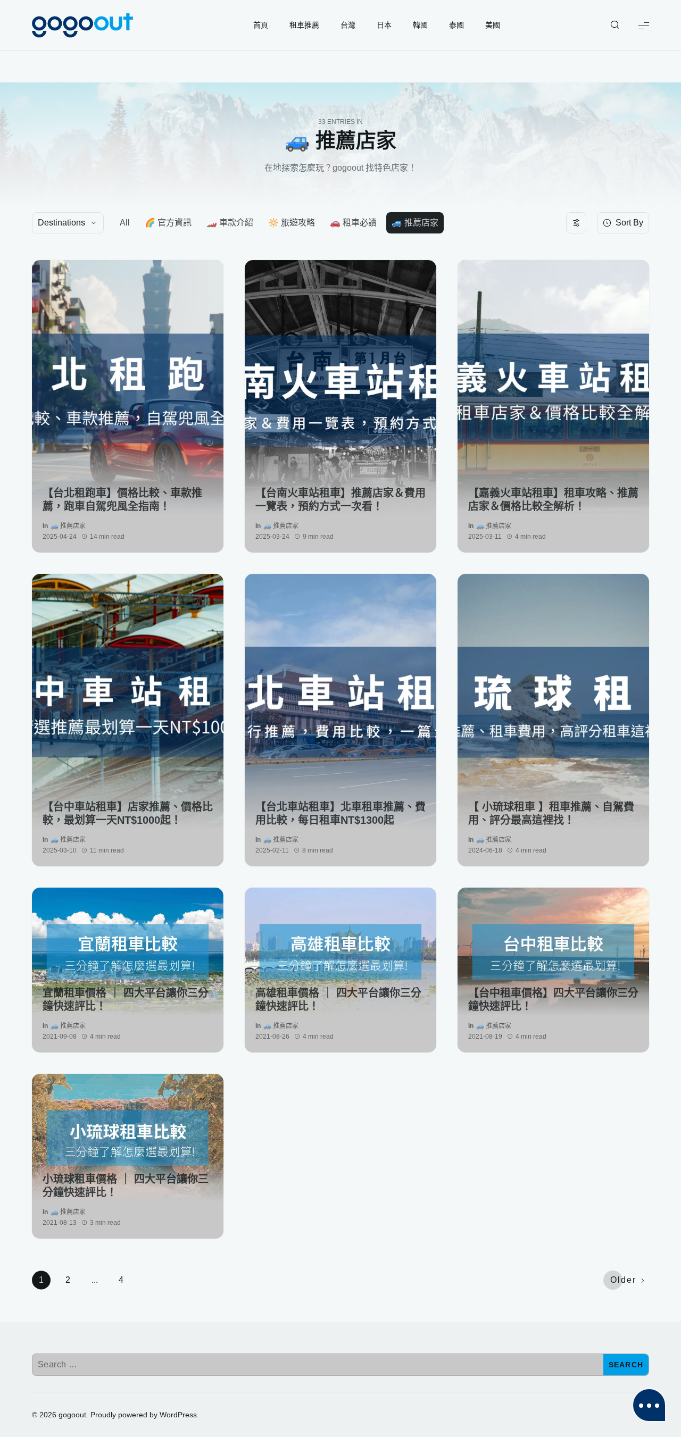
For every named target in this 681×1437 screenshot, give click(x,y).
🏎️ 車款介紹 (229, 222)
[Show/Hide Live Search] (614, 25)
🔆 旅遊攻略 (291, 222)
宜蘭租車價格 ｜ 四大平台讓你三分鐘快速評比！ (126, 999)
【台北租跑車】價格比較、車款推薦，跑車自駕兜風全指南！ (122, 499)
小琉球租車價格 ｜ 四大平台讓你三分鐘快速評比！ (126, 1185)
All (125, 222)
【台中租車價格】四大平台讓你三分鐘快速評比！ (553, 999)
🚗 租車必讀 (353, 222)
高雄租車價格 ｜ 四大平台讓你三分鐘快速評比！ (338, 999)
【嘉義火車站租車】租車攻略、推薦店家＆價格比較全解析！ (553, 499)
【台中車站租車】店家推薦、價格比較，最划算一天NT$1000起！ (128, 813)
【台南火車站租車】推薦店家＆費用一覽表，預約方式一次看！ (340, 499)
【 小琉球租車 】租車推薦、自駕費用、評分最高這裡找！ (551, 813)
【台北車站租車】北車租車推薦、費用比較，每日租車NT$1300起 (340, 813)
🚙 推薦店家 (415, 222)
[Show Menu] (643, 25)
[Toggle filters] (576, 222)
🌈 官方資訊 (168, 222)
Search (626, 1364)
